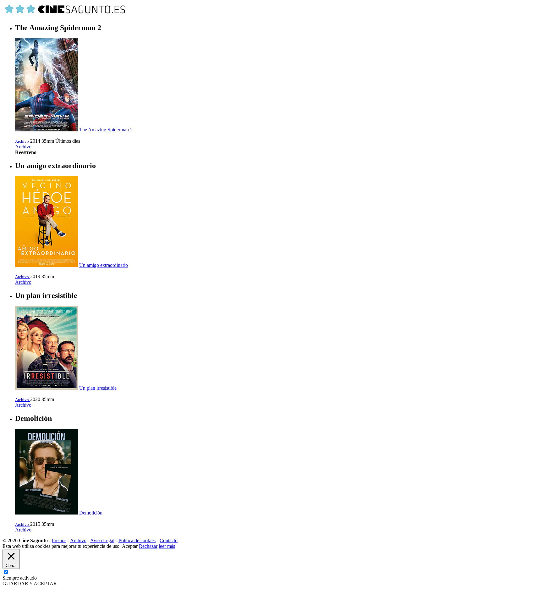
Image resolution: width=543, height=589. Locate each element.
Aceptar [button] (130, 546)
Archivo (23, 146)
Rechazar (148, 546)
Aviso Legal (102, 540)
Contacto (169, 540)
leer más (167, 546)
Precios (59, 540)
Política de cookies (137, 540)
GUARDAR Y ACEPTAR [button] (30, 583)
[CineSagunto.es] (65, 14)
